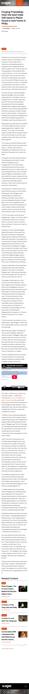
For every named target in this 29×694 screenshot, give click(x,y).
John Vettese (6, 28)
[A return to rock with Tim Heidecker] (22, 618)
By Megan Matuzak (6, 642)
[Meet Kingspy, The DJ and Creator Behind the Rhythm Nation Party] (22, 589)
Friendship (16, 73)
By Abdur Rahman (6, 596)
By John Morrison (6, 610)
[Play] (4, 691)
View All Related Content (7, 648)
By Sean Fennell (5, 623)
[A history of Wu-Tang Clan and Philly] (22, 605)
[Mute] (8, 692)
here (19, 531)
